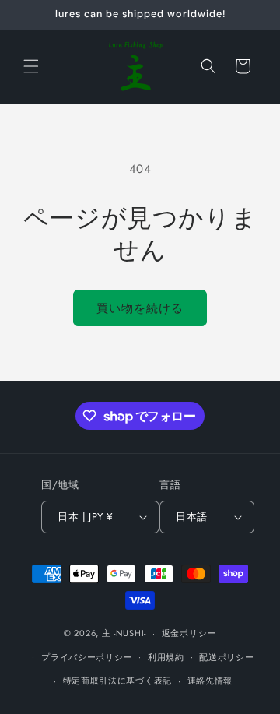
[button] (31, 66)
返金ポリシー (189, 633)
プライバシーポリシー (86, 657)
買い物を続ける (140, 308)
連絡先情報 (210, 680)
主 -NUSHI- (124, 633)
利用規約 (166, 657)
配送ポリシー (226, 657)
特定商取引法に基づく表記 (117, 680)
